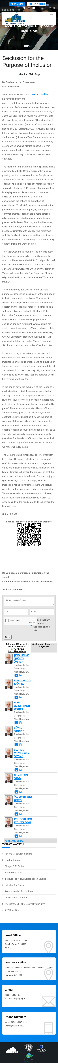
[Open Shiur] (20, 675)
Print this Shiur (42, 94)
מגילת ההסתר (19, 729)
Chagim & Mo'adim (14, 866)
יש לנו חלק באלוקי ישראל (21, 658)
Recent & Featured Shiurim (18, 853)
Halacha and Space (14, 885)
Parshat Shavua (13, 860)
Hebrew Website (36, 4)
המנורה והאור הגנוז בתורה (22, 706)
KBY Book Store (13, 910)
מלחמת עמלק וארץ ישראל (21, 753)
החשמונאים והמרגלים (22, 682)
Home (27, 46)
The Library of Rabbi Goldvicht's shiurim (25, 904)
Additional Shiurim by (17, 647)
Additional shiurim (14, 841)
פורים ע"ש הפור (21, 776)
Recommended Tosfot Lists (19, 891)
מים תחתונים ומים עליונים (23, 820)
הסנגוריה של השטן (23, 798)
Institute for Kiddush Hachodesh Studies (25, 878)
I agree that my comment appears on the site (41, 625)
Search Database (13, 872)
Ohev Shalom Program (16, 897)
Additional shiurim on (43, 645)
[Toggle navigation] (51, 16)
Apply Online (17, 4)
